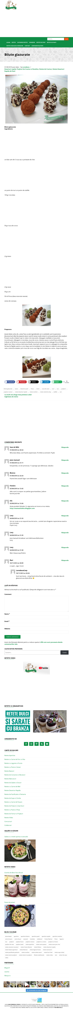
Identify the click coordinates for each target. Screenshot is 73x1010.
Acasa (8, 42)
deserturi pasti (24, 389)
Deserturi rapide (10, 69)
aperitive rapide (46, 936)
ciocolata (32, 939)
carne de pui (18, 939)
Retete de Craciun (45, 69)
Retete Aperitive (9, 755)
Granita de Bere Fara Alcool (13, 873)
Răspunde (65, 447)
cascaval (25, 939)
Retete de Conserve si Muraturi (14, 775)
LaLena (6, 972)
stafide (55, 392)
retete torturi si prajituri (25, 955)
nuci (53, 389)
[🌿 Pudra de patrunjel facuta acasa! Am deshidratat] (33, 984)
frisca (32, 389)
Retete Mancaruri (10, 779)
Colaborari (8, 825)
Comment (7, 594)
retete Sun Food (48, 952)
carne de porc (8, 939)
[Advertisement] (36, 23)
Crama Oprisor (48, 939)
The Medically (58, 1007)
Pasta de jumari (9, 902)
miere (37, 389)
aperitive (16, 936)
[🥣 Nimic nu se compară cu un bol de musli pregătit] (60, 984)
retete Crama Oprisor (26, 947)
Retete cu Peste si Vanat (12, 767)
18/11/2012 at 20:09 (16, 563)
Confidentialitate (37, 46)
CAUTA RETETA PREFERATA (13, 649)
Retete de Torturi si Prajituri (13, 814)
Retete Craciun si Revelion (14, 46)
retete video (49, 955)
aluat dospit (8, 936)
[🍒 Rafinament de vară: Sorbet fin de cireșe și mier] (7, 984)
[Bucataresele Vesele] (10, 5)
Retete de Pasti (51, 42)
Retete (14, 42)
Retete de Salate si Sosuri (12, 783)
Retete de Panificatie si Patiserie (15, 794)
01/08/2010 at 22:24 (16, 476)
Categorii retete (22, 42)
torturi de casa (63, 955)
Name (7, 614)
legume (62, 939)
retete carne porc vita (54, 944)
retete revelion (34, 392)
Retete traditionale (39, 955)
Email (7, 621)
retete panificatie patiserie (12, 952)
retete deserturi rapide (21, 392)
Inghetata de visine (11, 397)
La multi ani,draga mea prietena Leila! (18, 395)
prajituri (63, 389)
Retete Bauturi (9, 771)
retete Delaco (37, 947)
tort (56, 955)
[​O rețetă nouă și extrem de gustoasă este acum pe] (53, 984)
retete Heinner (24, 949)
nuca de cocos (45, 389)
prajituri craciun (8, 392)
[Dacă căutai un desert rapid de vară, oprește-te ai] (46, 984)
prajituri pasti (19, 944)
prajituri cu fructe (53, 941)
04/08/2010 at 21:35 (16, 535)
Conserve (32, 42)
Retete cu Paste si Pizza (12, 810)
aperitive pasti (36, 936)
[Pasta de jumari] (20, 916)
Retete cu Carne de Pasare (13, 802)
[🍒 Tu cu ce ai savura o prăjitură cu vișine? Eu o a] (40, 984)
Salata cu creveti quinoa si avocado (16, 837)
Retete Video (8, 818)
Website (7, 629)
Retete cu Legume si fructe (13, 763)
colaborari (39, 939)
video (6, 957)
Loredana (26, 67)
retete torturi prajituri (11, 955)
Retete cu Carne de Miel (12, 786)
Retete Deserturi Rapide (12, 790)
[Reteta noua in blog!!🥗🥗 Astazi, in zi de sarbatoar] (20, 984)
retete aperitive (30, 944)
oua (58, 389)
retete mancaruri (47, 949)
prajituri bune (20, 941)
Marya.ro (7, 976)
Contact (27, 46)
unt (61, 392)
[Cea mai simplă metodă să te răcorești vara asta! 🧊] (27, 984)
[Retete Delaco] (36, 722)
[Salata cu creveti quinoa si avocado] (20, 851)
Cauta (65, 652)
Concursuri (8, 821)
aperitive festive (25, 936)
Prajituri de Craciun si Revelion (28, 69)
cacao (16, 389)
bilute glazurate (8, 389)
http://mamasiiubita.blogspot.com (22, 508)
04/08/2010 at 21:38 (16, 550)
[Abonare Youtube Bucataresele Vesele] (36, 668)
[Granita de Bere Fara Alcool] (20, 886)
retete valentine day (45, 392)
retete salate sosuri (37, 952)
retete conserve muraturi (11, 947)
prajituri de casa (9, 944)
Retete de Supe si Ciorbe (12, 798)
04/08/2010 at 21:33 (16, 518)
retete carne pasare (41, 944)
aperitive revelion (57, 936)
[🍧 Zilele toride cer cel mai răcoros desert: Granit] (66, 984)
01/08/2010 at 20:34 (16, 450)
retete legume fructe (35, 949)
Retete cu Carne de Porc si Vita (14, 759)
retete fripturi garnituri (11, 949)
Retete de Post (40, 42)
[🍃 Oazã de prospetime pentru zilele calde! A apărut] (13, 984)
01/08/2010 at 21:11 (16, 463)
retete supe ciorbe (59, 952)
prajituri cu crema (41, 941)
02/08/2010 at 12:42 (16, 489)
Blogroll (7, 968)
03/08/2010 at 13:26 (16, 503)
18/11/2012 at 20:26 (23, 573)
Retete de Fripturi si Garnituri (14, 806)
